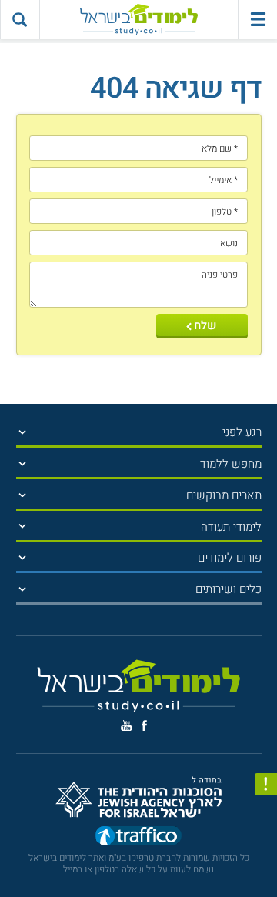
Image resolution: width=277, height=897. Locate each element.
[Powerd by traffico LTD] (138, 838)
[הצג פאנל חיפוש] (19, 19)
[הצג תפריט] (22, 431)
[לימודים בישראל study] (139, 19)
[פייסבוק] (144, 726)
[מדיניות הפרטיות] (266, 784)
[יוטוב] (126, 725)
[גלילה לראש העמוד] (266, 859)
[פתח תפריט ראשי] (257, 19)
